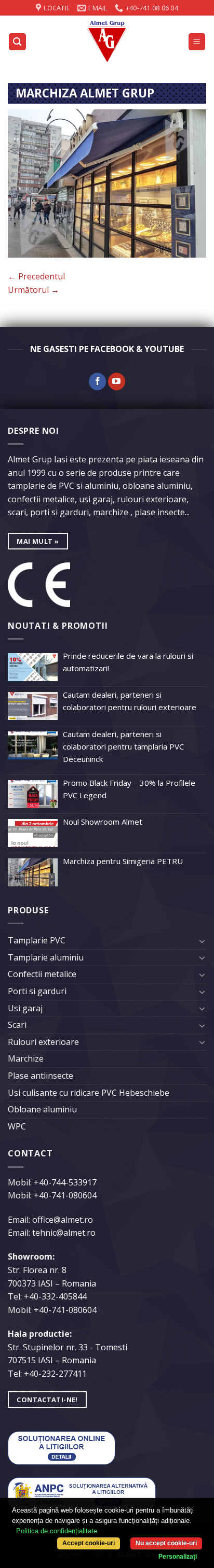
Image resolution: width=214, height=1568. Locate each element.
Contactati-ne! (47, 1399)
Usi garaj (25, 1008)
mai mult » (38, 541)
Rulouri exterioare (43, 1042)
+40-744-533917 (65, 1182)
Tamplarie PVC (36, 940)
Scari (17, 1024)
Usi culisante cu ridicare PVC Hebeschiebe (88, 1092)
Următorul (33, 289)
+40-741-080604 (65, 1195)
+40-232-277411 (55, 1373)
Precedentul (36, 276)
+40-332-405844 (55, 1296)
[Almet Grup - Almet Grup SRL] (107, 41)
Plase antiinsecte (40, 1075)
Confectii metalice (42, 974)
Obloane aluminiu (42, 1109)
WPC (17, 1126)
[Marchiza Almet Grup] (107, 182)
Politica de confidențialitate (56, 1531)
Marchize (26, 1058)
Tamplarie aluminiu (46, 957)
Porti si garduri (37, 991)
